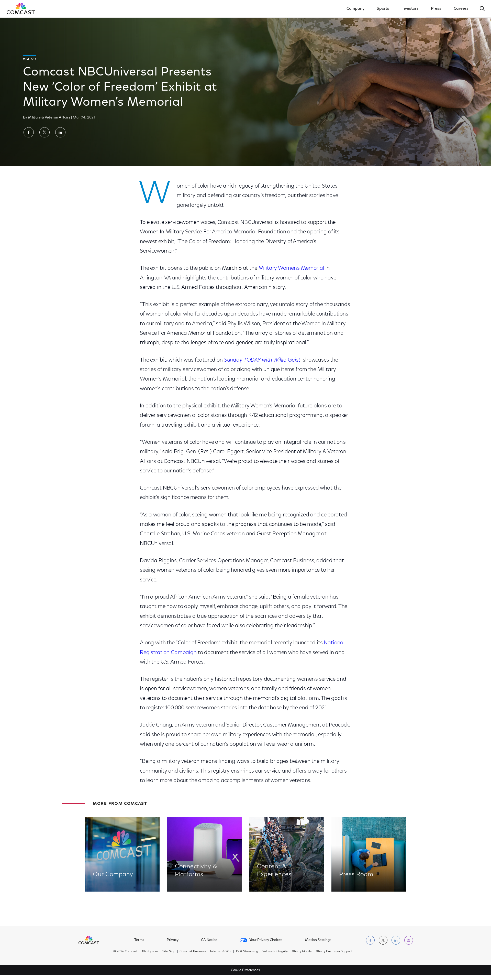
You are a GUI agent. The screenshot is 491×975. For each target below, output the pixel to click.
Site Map (168, 951)
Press (436, 9)
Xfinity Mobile (302, 951)
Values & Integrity (275, 951)
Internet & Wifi (220, 951)
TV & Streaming (247, 951)
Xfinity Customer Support (334, 951)
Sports (383, 9)
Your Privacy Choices (266, 940)
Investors (410, 9)
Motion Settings (318, 940)
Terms (139, 940)
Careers (461, 9)
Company (355, 9)
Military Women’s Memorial (291, 268)
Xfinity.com (150, 951)
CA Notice (209, 940)
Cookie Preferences (245, 970)
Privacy (172, 940)
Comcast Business (193, 951)
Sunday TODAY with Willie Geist (262, 360)
